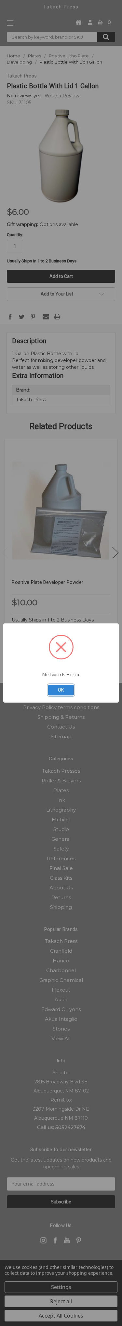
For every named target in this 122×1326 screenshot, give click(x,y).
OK (61, 690)
